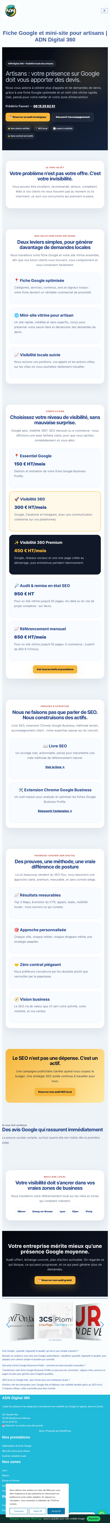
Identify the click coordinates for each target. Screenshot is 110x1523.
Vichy (89, 1211)
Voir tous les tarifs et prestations (55, 669)
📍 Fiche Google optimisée (39, 280)
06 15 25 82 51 (44, 106)
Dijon (75, 1211)
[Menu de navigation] (104, 10)
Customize (19, 1511)
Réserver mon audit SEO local (55, 1091)
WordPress (65, 1431)
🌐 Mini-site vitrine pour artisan (43, 315)
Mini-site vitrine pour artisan (16, 1451)
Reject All (38, 1511)
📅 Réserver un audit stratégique (27, 117)
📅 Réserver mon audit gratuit (55, 1280)
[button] (8, 1324)
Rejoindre (93, 1518)
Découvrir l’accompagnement (73, 117)
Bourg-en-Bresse (43, 1211)
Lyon (62, 1211)
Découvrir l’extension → (55, 811)
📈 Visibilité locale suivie (37, 355)
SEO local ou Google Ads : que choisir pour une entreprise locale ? (36, 1380)
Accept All (56, 1511)
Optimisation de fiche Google (17, 1446)
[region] (37, 1500)
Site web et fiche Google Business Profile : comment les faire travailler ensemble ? (44, 1365)
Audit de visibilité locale (14, 1456)
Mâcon (21, 1211)
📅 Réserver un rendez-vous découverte (22, 1425)
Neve (41, 1431)
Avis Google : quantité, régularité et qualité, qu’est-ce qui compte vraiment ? (40, 1351)
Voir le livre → (55, 767)
